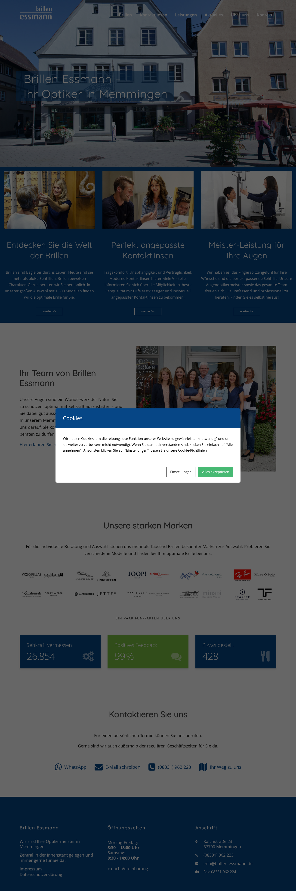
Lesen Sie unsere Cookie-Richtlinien (179, 450)
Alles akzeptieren (215, 471)
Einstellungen (180, 471)
